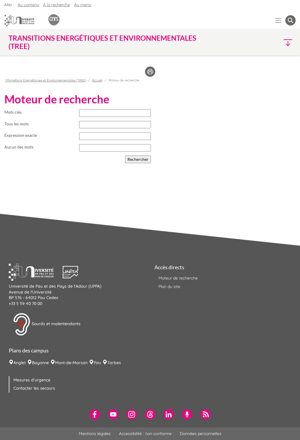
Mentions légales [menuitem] (95, 433)
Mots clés (13, 112)
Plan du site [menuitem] (169, 286)
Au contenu (28, 4)
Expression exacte (20, 135)
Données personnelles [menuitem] (200, 433)
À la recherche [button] (56, 4)
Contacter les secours (34, 388)
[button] (260, 42)
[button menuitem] (290, 20)
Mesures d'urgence (31, 380)
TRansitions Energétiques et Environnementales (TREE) (45, 80)
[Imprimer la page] (150, 71)
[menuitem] (95, 414)
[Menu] (278, 20)
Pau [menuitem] (97, 362)
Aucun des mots (18, 146)
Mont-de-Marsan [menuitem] (71, 362)
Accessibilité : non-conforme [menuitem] (145, 433)
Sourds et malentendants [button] (55, 324)
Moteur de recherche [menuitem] (178, 278)
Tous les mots (16, 123)
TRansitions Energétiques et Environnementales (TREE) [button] (102, 42)
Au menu (82, 4)
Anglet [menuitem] (19, 362)
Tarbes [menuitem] (114, 362)
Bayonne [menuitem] (40, 362)
